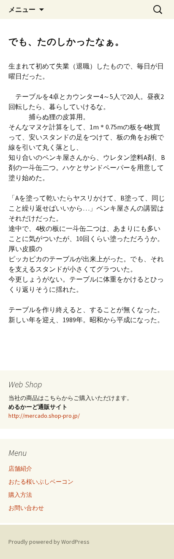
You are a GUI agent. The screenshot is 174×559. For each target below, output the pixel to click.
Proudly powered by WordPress (49, 541)
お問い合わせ (26, 508)
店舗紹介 (20, 468)
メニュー (21, 9)
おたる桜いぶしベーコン (40, 481)
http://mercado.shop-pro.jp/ (44, 415)
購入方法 (20, 495)
